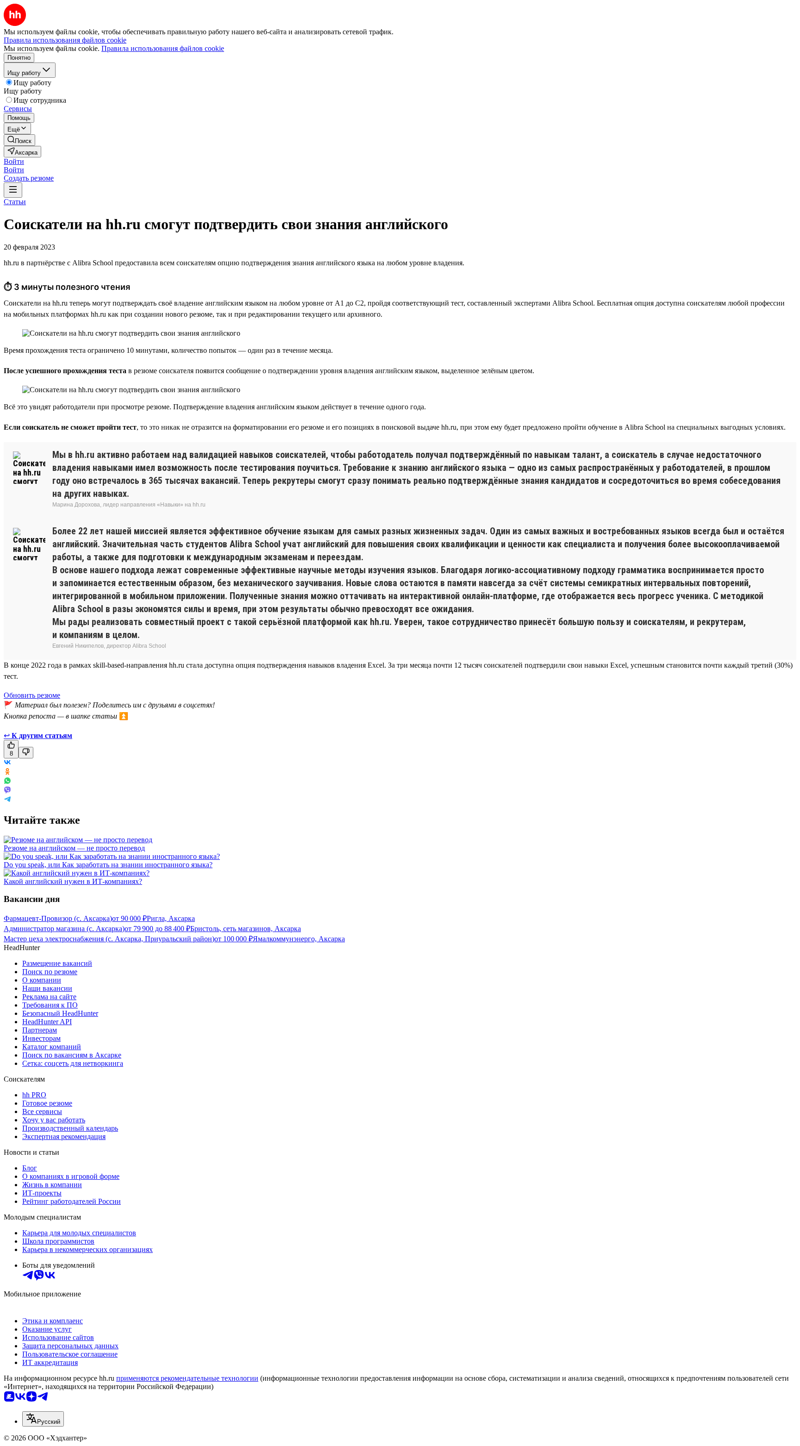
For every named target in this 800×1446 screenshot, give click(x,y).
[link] (19, 140)
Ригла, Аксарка (171, 918)
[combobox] (43, 1419)
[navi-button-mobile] (13, 190)
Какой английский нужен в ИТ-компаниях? (73, 881)
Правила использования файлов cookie (162, 48)
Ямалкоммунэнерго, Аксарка (299, 939)
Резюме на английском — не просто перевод (74, 848)
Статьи (15, 202)
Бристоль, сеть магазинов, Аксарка (245, 929)
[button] (14, 161)
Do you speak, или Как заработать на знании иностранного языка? (108, 865)
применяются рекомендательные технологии (187, 1378)
